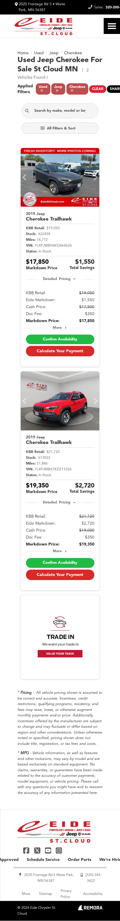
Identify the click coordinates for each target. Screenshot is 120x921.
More (57, 328)
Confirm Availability (60, 339)
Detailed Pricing (56, 279)
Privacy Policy (66, 894)
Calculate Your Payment (60, 351)
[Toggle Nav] (112, 26)
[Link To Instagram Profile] (58, 850)
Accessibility (93, 894)
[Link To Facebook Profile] (27, 850)
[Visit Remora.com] (90, 909)
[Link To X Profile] (37, 850)
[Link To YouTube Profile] (48, 850)
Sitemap (45, 894)
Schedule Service (43, 860)
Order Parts (79, 860)
